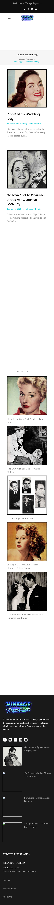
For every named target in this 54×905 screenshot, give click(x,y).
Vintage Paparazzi (26, 59)
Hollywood (27, 123)
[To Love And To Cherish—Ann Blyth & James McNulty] (27, 169)
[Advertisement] (27, 36)
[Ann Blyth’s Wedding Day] (27, 88)
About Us (7, 896)
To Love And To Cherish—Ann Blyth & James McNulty (26, 199)
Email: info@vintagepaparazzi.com (19, 871)
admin (38, 123)
